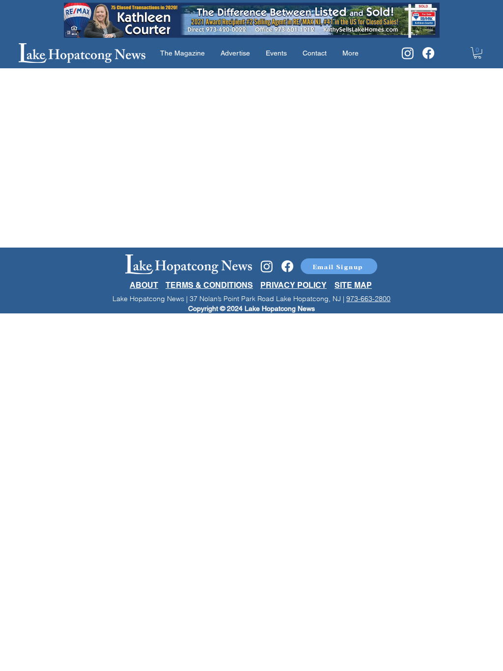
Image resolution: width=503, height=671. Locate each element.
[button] (477, 53)
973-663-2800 (368, 298)
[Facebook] (428, 53)
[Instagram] (408, 53)
